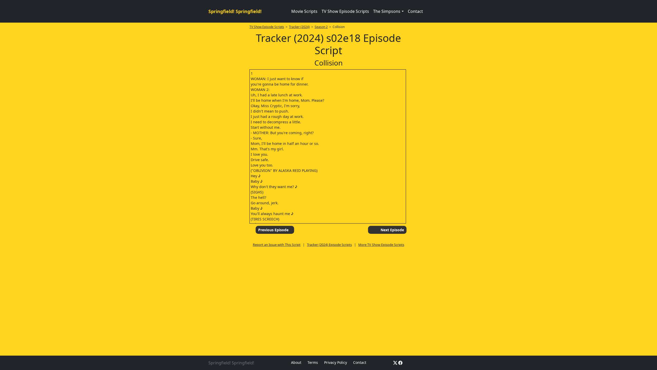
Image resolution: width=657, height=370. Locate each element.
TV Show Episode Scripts (345, 11)
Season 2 (321, 27)
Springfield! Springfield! (235, 11)
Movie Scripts (304, 11)
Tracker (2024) (299, 27)
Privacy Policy (335, 362)
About (296, 362)
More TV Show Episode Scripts (381, 244)
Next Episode (392, 229)
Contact (415, 11)
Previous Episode (273, 229)
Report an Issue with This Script (277, 244)
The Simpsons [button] (386, 11)
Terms (312, 362)
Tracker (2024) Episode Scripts (329, 244)
